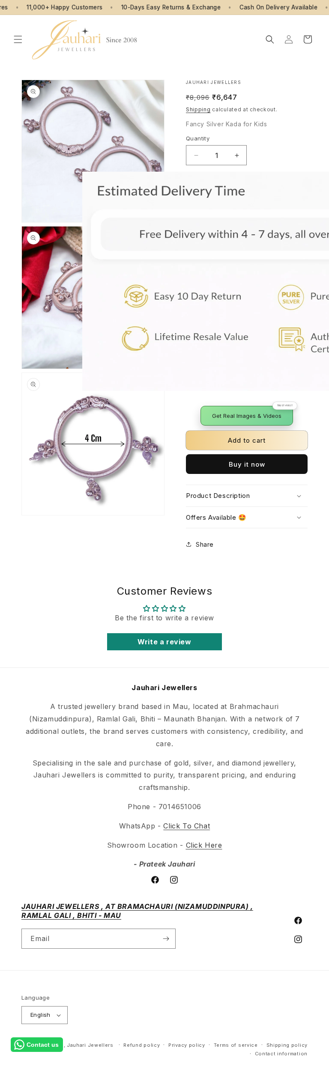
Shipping (198, 109)
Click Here (204, 845)
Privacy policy (186, 1045)
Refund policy (141, 1045)
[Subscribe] (165, 939)
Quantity (197, 138)
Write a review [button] (164, 641)
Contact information (281, 1054)
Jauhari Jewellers (90, 1045)
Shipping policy (287, 1045)
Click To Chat (186, 826)
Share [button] (205, 544)
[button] (18, 39)
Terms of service (236, 1045)
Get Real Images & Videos (246, 415)
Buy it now (247, 464)
